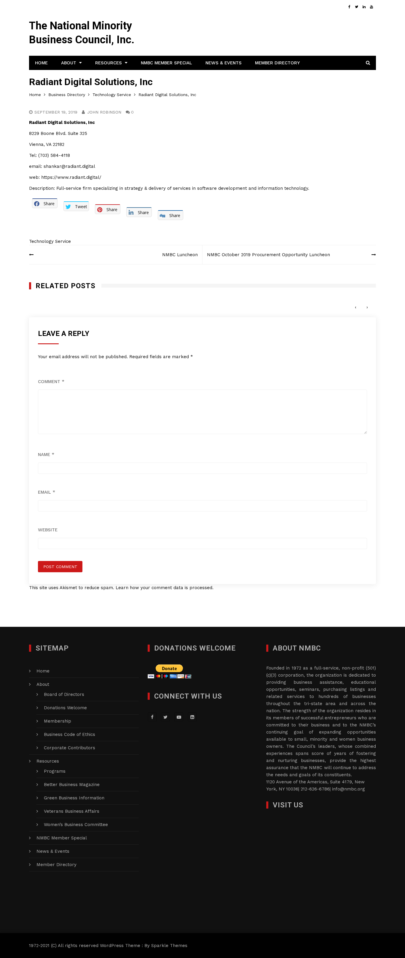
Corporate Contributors (69, 747)
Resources (108, 63)
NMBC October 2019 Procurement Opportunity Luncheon (268, 254)
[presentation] (355, 307)
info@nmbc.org (348, 789)
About (68, 63)
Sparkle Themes (169, 945)
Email (46, 492)
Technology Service (50, 241)
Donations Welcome (65, 707)
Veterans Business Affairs (71, 811)
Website (48, 530)
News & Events (223, 63)
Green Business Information (74, 798)
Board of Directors (64, 694)
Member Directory (277, 63)
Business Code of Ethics (69, 734)
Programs (55, 771)
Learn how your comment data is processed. (164, 587)
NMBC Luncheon (180, 254)
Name (46, 454)
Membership (57, 721)
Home (41, 63)
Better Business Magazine (72, 784)
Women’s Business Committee (76, 824)
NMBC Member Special (166, 63)
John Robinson (104, 112)
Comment (51, 381)
